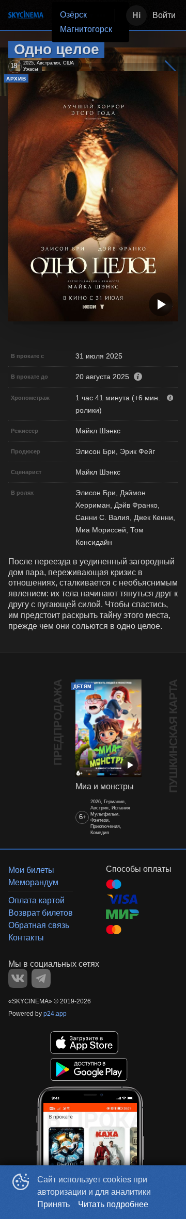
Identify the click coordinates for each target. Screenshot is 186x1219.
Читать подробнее (113, 1204)
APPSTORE (84, 1042)
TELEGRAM (41, 978)
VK (17, 978)
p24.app (55, 1013)
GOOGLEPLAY (89, 1069)
